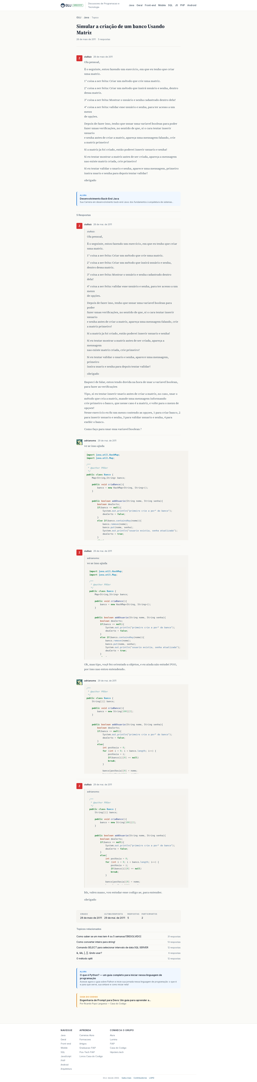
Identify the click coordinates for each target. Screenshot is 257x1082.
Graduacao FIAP (87, 1048)
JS (176, 5)
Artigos (83, 1043)
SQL (170, 5)
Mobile (162, 5)
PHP (182, 5)
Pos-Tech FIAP (87, 1052)
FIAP (112, 1043)
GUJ (78, 17)
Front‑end (150, 5)
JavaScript (66, 1056)
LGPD (151, 1078)
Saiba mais (126, 1078)
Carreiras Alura (86, 1035)
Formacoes (85, 1039)
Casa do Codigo (118, 1048)
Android (191, 5)
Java (131, 5)
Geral (139, 5)
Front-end (66, 1043)
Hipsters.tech (117, 1052)
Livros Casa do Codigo (91, 1056)
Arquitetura (66, 1069)
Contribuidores (140, 1078)
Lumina (113, 1039)
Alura (112, 1035)
